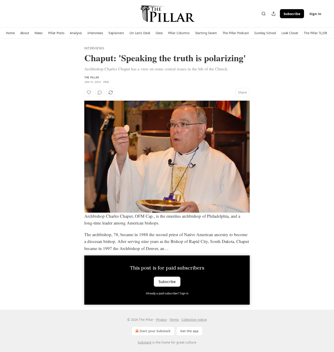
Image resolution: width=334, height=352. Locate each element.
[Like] (88, 92)
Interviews (94, 48)
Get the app (189, 331)
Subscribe (292, 13)
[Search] (263, 13)
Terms (174, 319)
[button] (10, 33)
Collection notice (194, 319)
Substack (144, 342)
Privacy (161, 319)
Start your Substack (155, 331)
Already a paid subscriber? (167, 293)
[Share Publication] (273, 13)
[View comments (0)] (99, 92)
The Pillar (91, 77)
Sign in (315, 13)
